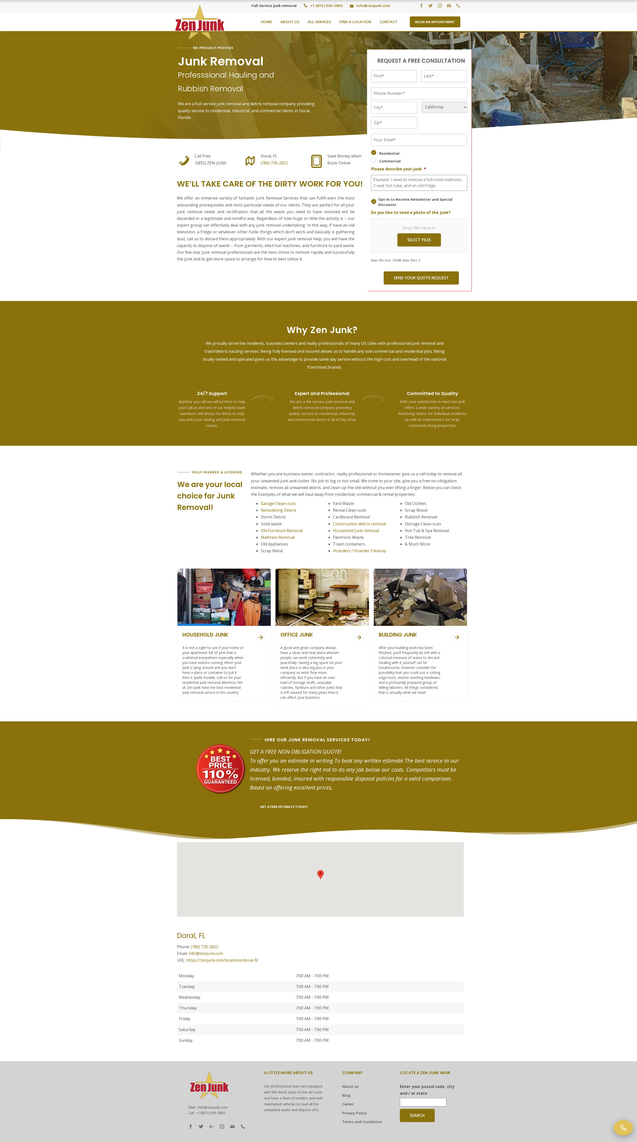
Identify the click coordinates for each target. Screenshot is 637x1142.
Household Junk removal (356, 530)
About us (350, 1086)
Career (348, 1103)
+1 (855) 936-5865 (326, 5)
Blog (346, 1095)
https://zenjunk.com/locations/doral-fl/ (222, 960)
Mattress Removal (278, 537)
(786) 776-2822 (274, 163)
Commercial (390, 161)
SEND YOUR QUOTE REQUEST (421, 278)
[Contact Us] (623, 1128)
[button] (320, 874)
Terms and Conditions (362, 1121)
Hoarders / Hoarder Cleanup (360, 550)
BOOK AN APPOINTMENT (435, 22)
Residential (389, 153)
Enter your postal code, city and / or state (427, 1090)
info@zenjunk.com (373, 5)
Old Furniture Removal (282, 530)
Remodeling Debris (278, 510)
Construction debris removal (359, 524)
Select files (419, 240)
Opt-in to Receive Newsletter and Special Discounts (415, 202)
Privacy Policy (354, 1112)
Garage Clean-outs (278, 503)
